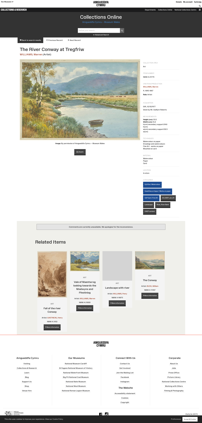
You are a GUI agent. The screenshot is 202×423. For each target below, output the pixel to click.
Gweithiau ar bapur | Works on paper (158, 191)
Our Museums (6, 2)
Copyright (125, 402)
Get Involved (124, 368)
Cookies (124, 398)
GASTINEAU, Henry (55, 318)
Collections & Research (14, 9)
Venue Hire (27, 391)
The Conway (150, 280)
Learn (26, 373)
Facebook (125, 377)
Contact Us (125, 364)
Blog (27, 377)
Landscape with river (117, 287)
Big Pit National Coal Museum (76, 377)
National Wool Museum (76, 386)
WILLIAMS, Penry (120, 294)
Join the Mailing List (125, 373)
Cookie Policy (57, 419)
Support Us (27, 382)
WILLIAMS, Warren (31, 54)
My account (188, 2)
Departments (150, 10)
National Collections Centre (185, 10)
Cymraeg (197, 2)
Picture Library (173, 377)
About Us (174, 364)
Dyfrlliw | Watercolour (152, 184)
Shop (27, 386)
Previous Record (55, 40)
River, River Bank (163, 204)
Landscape (149, 204)
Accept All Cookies (190, 419)
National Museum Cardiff (76, 364)
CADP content (150, 211)
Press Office (173, 373)
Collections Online (165, 10)
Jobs (174, 368)
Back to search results (31, 40)
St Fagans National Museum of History (75, 368)
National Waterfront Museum (75, 373)
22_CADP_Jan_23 (168, 198)
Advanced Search (102, 35)
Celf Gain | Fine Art (151, 198)
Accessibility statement (125, 393)
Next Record (74, 40)
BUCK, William (152, 286)
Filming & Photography (174, 391)
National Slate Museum (76, 382)
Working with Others (174, 386)
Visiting (26, 364)
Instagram (124, 382)
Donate (179, 2)
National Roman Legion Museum (76, 391)
